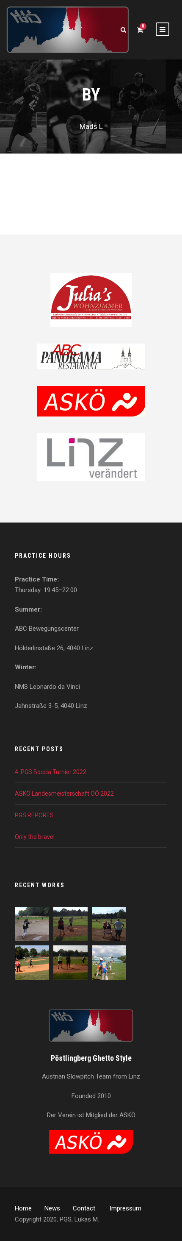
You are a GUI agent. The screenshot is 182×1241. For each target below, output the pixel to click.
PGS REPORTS (34, 815)
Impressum (125, 1208)
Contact (85, 1208)
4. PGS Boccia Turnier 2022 (50, 772)
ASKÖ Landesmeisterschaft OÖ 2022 (64, 793)
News (52, 1208)
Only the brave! (35, 836)
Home (23, 1208)
